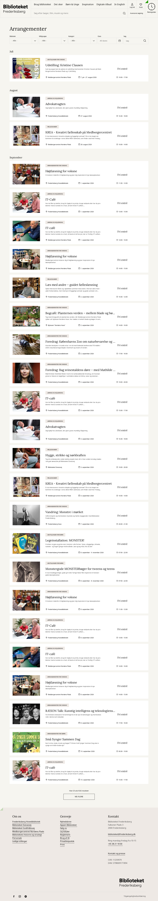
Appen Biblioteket (68, 825)
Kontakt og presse (116, 853)
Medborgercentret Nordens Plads (28, 831)
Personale (17, 838)
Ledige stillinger (19, 841)
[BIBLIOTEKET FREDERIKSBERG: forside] (15, 9)
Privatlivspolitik (67, 841)
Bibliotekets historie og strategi (27, 834)
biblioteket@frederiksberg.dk (122, 834)
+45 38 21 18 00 (115, 843)
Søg (125, 36)
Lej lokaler (65, 831)
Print (62, 844)
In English (119, 4)
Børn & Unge (72, 4)
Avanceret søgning (136, 13)
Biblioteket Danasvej (21, 825)
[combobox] (79, 13)
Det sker (58, 4)
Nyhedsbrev (65, 821)
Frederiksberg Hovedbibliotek (26, 821)
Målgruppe (43, 36)
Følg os (63, 828)
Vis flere (79, 796)
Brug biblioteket (42, 4)
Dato (99, 36)
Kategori (71, 36)
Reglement (65, 834)
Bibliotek (13, 36)
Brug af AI (64, 838)
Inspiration (88, 4)
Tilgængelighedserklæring (135, 896)
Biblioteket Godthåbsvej (23, 828)
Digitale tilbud (104, 4)
